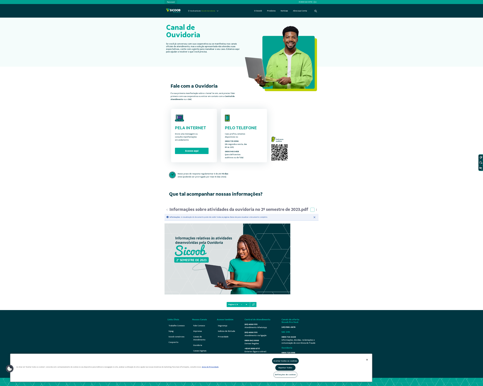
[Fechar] (314, 217)
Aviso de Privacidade (210, 367)
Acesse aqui (191, 150)
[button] (10, 369)
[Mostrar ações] (316, 210)
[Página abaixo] (246, 304)
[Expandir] (253, 304)
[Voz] (480, 162)
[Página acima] (241, 304)
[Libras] (480, 157)
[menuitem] (171, 2)
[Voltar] (167, 209)
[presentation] (171, 2)
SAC (190, 99)
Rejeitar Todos (285, 368)
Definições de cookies (285, 375)
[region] (191, 368)
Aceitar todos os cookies (285, 361)
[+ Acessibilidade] (480, 168)
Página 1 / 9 (233, 304)
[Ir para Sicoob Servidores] (173, 11)
